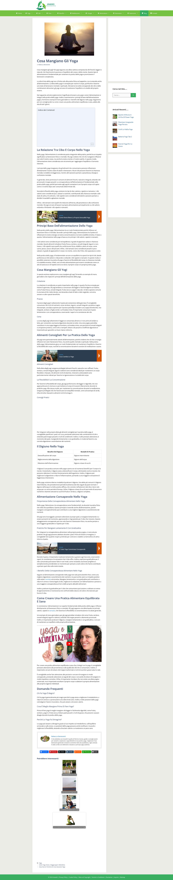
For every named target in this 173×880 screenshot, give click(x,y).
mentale (48, 579)
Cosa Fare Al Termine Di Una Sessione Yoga (52, 867)
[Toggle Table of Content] (91, 144)
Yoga (40, 863)
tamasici (52, 611)
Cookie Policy (73, 877)
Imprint (116, 877)
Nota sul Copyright (84, 877)
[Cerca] (133, 95)
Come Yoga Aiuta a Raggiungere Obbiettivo (52, 865)
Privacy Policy (63, 877)
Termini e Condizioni (98, 877)
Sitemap (122, 877)
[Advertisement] (104, 5)
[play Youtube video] (69, 643)
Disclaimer (109, 877)
